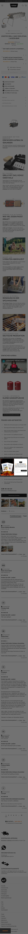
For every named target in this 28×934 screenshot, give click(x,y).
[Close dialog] (26, 459)
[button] (5, 931)
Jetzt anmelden (24, 470)
